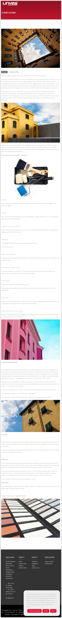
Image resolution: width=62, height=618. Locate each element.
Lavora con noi (36, 568)
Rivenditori (34, 561)
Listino (20, 561)
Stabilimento (35, 563)
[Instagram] (46, 570)
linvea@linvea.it (10, 598)
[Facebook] (46, 567)
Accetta (46, 611)
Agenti (33, 565)
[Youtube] (50, 570)
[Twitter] (50, 567)
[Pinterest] (54, 567)
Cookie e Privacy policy (34, 611)
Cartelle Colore (22, 563)
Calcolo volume (23, 568)
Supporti (21, 565)
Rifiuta (53, 611)
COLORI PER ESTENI (20, 496)
